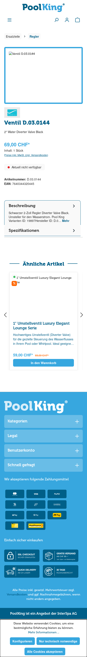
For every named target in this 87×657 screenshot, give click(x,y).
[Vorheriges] (5, 315)
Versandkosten (17, 594)
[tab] (42, 212)
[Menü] (9, 19)
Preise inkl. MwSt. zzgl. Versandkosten (26, 155)
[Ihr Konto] (67, 19)
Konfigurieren (22, 641)
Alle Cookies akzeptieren (45, 651)
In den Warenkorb (43, 363)
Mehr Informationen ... (43, 632)
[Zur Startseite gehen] (43, 7)
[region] (43, 75)
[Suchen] (56, 19)
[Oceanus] (12, 112)
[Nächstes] (82, 315)
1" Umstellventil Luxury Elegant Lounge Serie (41, 325)
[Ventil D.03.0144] (43, 75)
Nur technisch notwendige (58, 641)
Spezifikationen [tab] (24, 230)
